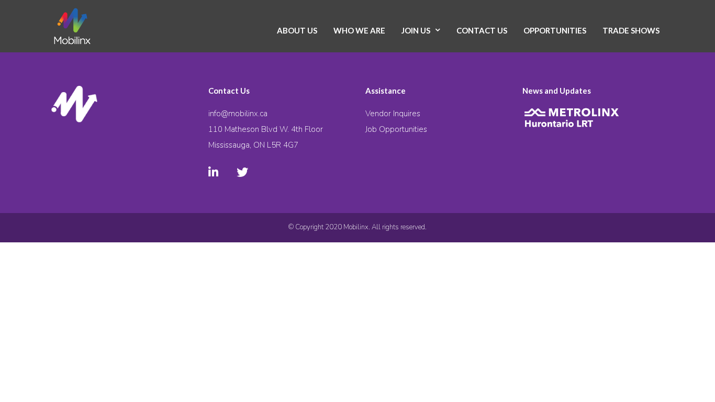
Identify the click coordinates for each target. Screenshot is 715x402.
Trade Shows (631, 30)
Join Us (415, 30)
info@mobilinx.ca (237, 113)
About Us (297, 30)
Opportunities (554, 30)
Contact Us (481, 30)
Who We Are (359, 30)
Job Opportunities (396, 129)
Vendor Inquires (392, 113)
